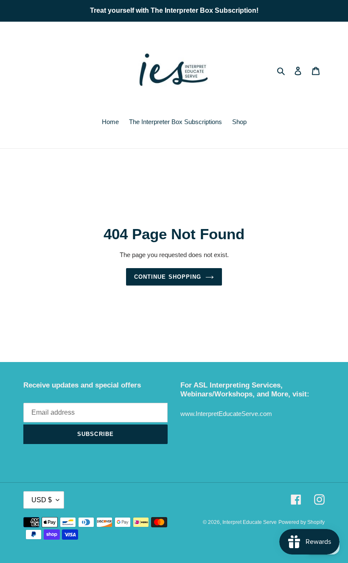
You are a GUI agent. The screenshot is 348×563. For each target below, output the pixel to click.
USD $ (41, 500)
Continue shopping (167, 277)
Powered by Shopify (301, 522)
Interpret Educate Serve (249, 522)
